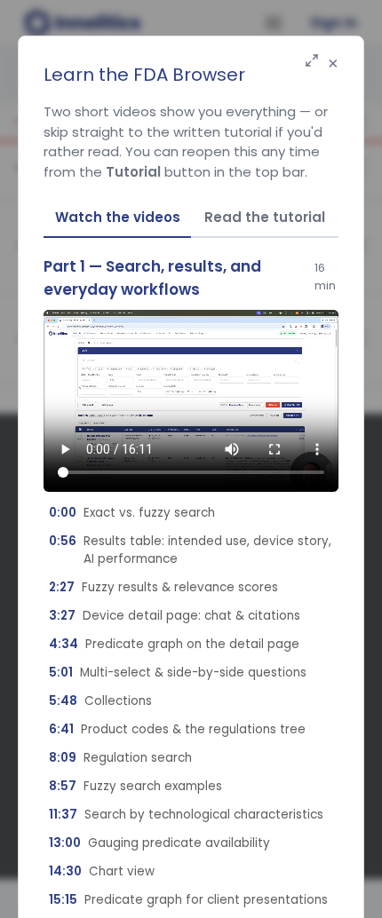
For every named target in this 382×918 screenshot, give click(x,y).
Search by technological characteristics (186, 814)
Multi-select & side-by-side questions (177, 672)
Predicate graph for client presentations (188, 899)
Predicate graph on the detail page (174, 644)
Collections (100, 700)
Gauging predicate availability (159, 843)
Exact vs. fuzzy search (132, 512)
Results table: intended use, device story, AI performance (190, 550)
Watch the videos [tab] (117, 217)
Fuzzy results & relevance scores (163, 587)
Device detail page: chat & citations (174, 615)
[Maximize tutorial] (312, 61)
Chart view (102, 871)
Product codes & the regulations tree (177, 729)
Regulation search (120, 757)
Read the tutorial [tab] (264, 217)
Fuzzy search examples (135, 786)
